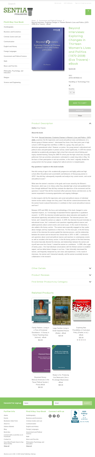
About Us (7, 424)
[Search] (5, 3)
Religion (6, 77)
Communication (9, 41)
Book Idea (7, 432)
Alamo (6, 415)
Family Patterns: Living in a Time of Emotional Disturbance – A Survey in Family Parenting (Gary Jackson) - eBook (40, 332)
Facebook (54, 416)
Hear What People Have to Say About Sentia (13, 443)
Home (34, 21)
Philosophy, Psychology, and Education (13, 71)
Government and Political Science (15, 56)
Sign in (77, 3)
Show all (6, 446)
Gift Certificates (68, 3)
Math (5, 61)
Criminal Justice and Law (12, 37)
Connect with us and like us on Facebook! (13, 435)
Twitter (58, 416)
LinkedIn (50, 416)
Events (6, 418)
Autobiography (8, 27)
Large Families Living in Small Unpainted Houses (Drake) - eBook (60, 330)
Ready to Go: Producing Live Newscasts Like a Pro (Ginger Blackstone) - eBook (60, 378)
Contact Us (7, 439)
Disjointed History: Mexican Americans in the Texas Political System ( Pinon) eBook (40, 380)
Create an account (86, 3)
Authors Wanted (9, 426)
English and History (10, 46)
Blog (5, 429)
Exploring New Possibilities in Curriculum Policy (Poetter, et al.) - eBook (81, 331)
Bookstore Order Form (11, 421)
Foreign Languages (10, 51)
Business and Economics (12, 32)
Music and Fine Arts (10, 66)
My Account (58, 3)
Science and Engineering (12, 82)
